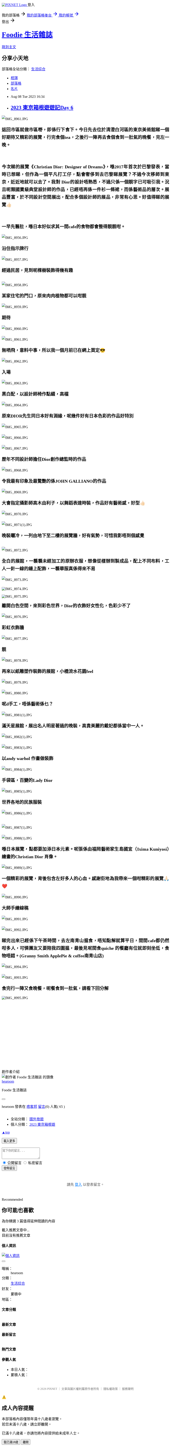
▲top (6, 1132)
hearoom (8, 1081)
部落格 (16, 83)
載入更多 (9, 1141)
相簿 (14, 78)
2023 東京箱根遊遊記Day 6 (42, 108)
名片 (14, 89)
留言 (41, 1107)
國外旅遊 (36, 1119)
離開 (25, 1442)
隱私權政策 (110, 1388)
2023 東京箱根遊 (42, 1124)
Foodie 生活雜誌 (27, 35)
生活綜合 (38, 69)
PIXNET (52, 1388)
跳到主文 (9, 47)
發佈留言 (9, 1168)
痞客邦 (31, 1107)
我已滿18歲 (11, 1442)
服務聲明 (128, 1388)
